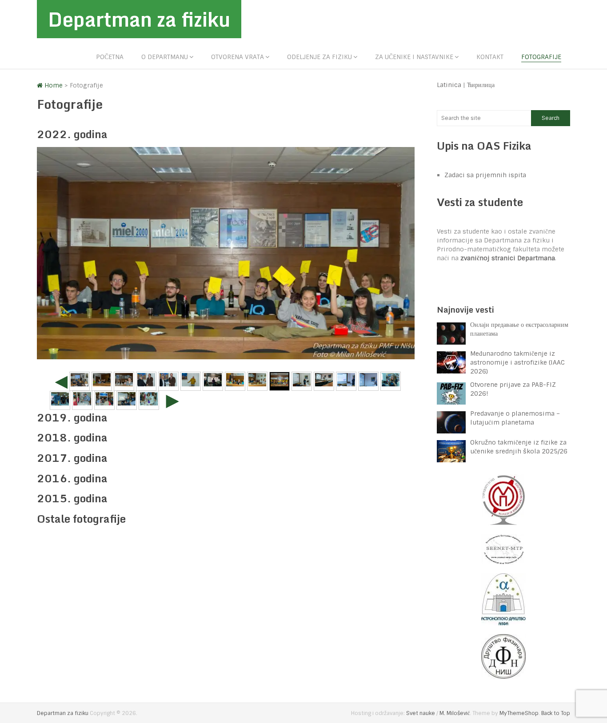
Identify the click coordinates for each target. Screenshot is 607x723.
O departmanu (164, 57)
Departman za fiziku (139, 19)
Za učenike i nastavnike (414, 57)
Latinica (449, 85)
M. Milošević (454, 713)
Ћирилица (481, 85)
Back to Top (555, 713)
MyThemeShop (519, 713)
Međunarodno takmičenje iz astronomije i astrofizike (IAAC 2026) (517, 362)
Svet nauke (420, 713)
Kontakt (489, 57)
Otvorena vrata (237, 57)
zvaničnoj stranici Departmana (507, 258)
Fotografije (541, 57)
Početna (110, 57)
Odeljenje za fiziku (319, 57)
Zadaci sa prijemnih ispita (485, 175)
